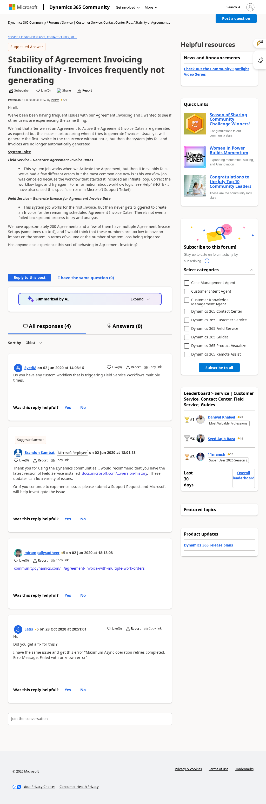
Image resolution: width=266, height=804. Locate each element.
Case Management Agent (213, 283)
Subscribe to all (219, 367)
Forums (54, 22)
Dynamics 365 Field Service (214, 328)
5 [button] (64, 552)
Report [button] (87, 90)
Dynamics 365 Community (79, 7)
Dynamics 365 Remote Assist (216, 354)
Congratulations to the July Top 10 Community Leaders (230, 182)
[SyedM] (18, 368)
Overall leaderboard (244, 475)
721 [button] (65, 100)
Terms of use (218, 769)
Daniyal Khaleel (221, 417)
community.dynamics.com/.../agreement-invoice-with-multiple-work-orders (79, 568)
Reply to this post (29, 277)
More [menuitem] (149, 7)
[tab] (47, 328)
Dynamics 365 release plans (208, 545)
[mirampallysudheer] (18, 553)
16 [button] (231, 454)
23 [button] (241, 417)
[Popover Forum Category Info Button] (207, 261)
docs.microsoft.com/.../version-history (114, 473)
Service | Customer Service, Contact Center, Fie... (97, 22)
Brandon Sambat (39, 452)
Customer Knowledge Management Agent (210, 302)
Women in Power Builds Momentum (229, 150)
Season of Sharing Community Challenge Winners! (230, 119)
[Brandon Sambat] (18, 453)
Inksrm (55, 100)
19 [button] (241, 438)
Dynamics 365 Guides (210, 337)
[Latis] (18, 629)
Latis (28, 629)
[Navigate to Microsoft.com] (23, 7)
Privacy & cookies (188, 769)
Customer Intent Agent (211, 291)
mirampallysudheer (41, 552)
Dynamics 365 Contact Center (216, 311)
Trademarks (244, 769)
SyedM (30, 367)
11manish (216, 454)
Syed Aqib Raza (221, 438)
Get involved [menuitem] (125, 7)
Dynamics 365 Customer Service (219, 320)
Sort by (14, 342)
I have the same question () (86, 277)
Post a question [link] (236, 18)
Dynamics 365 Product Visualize (218, 346)
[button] (233, 7)
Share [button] (66, 90)
